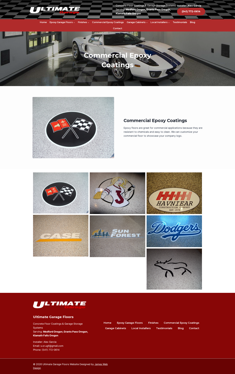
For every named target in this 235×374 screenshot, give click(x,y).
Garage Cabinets (115, 328)
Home (43, 22)
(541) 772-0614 (51, 349)
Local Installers (141, 328)
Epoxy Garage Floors (130, 322)
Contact (117, 28)
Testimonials (180, 22)
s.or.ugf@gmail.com (52, 345)
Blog (192, 22)
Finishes (153, 322)
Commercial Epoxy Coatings (108, 22)
